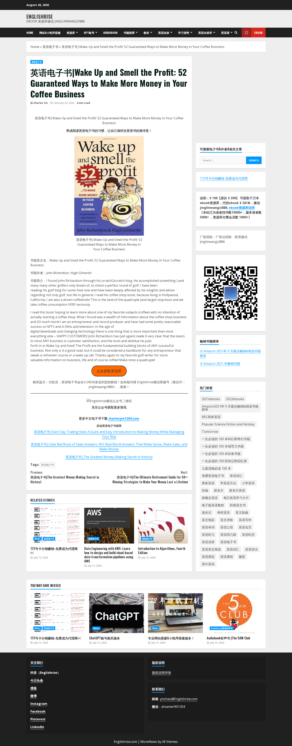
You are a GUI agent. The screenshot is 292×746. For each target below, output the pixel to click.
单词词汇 (236, 476)
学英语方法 (228, 483)
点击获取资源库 (109, 371)
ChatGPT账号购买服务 (116, 613)
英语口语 (226, 527)
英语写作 (245, 520)
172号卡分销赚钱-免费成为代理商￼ (55, 526)
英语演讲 (208, 542)
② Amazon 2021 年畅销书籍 (220, 363)
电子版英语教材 (213, 505)
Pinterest (37, 719)
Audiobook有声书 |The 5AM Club (234, 613)
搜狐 (33, 688)
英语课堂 (208, 556)
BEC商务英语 (211, 417)
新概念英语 (210, 498)
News (38, 538)
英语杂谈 (163, 32)
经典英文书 (238, 505)
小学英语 (248, 483)
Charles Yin (40, 103)
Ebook (258, 32)
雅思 (242, 556)
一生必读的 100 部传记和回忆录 (224, 461)
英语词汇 (233, 549)
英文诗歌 (226, 520)
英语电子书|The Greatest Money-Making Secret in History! (109, 457)
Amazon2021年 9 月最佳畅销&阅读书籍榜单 (230, 408)
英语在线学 (205, 32)
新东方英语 (237, 490)
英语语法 (251, 549)
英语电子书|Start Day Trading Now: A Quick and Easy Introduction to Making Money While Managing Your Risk (109, 434)
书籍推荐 (129, 32)
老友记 (206, 512)
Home (29, 32)
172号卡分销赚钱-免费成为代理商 (224, 178)
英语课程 (226, 556)
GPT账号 (89, 32)
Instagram (38, 703)
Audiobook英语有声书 (222, 628)
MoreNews (148, 741)
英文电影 (208, 520)
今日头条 (36, 680)
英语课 (225, 32)
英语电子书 (50, 47)
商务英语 (208, 483)
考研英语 (223, 512)
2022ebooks (235, 399)
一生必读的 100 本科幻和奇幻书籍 (226, 439)
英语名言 (245, 527)
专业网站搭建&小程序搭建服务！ (175, 613)
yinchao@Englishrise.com (178, 699)
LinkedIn (37, 727)
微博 (33, 696)
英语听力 (208, 534)
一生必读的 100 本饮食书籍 (221, 453)
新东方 (218, 490)
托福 (205, 490)
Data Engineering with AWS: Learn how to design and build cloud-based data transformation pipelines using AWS (109, 526)
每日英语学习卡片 (236, 498)
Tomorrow (210, 431)
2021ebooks (211, 399)
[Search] (236, 32)
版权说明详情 (161, 672)
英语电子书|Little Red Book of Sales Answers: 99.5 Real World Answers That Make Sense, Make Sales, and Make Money (109, 446)
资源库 (71, 32)
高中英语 (208, 564)
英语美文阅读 (211, 549)
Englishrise (39, 16)
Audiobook (110, 32)
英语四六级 (228, 534)
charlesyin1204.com (123, 418)
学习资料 (183, 32)
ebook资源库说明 (242, 207)
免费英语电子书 (213, 476)
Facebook (37, 711)
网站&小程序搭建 (50, 32)
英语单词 (208, 527)
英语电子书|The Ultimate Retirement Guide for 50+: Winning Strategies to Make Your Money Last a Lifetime (150, 477)
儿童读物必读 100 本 (216, 468)
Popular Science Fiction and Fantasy (228, 424)
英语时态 (248, 534)
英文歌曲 (242, 512)
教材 (146, 32)
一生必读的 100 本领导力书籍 (223, 446)
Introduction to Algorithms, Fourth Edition (163, 526)
